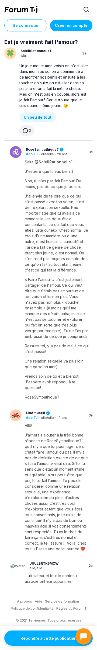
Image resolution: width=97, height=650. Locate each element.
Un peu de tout (37, 117)
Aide (38, 601)
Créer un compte (71, 25)
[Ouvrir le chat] (83, 636)
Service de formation (62, 601)
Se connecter (26, 25)
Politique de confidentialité (32, 608)
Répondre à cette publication (48, 638)
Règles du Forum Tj (72, 608)
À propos (24, 601)
